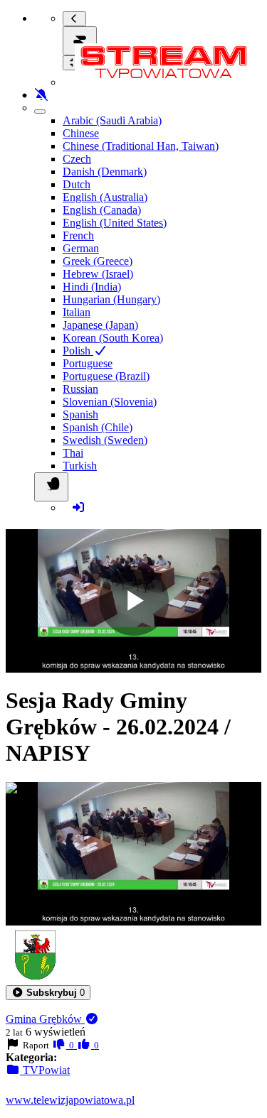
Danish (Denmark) (105, 171)
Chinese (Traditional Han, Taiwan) (141, 146)
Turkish (80, 466)
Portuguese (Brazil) (106, 376)
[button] (48, 992)
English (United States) (115, 223)
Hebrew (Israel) (98, 274)
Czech (77, 159)
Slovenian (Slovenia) (110, 402)
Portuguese (87, 363)
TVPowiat (45, 1070)
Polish (78, 350)
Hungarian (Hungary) (111, 299)
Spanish (80, 414)
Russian (80, 389)
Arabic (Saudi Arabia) (112, 120)
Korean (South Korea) (113, 338)
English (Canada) (102, 210)
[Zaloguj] (78, 507)
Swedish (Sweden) (105, 440)
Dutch (76, 184)
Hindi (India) (92, 287)
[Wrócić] (74, 18)
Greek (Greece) (97, 261)
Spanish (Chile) (97, 427)
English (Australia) (105, 197)
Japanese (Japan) (100, 325)
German (81, 248)
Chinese (81, 133)
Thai (73, 453)
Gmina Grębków (45, 1019)
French (78, 235)
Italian (76, 312)
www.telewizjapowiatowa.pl (70, 1100)
